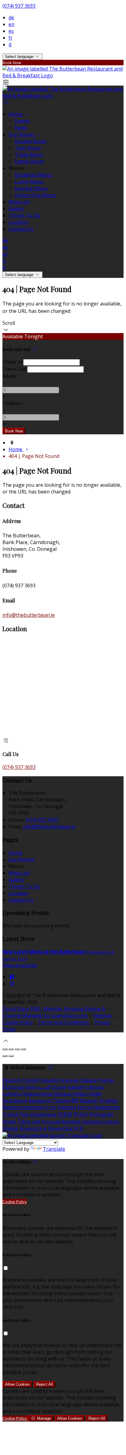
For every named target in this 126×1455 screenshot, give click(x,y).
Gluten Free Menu (35, 195)
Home (16, 114)
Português (101, 1114)
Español (50, 1080)
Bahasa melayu (71, 1093)
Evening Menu (31, 188)
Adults (9, 376)
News (21, 127)
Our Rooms (22, 134)
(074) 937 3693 (18, 5)
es (11, 31)
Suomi (59, 1087)
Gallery (16, 208)
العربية (44, 1087)
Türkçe (10, 1114)
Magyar (89, 1100)
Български (15, 1100)
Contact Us (21, 228)
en (11, 24)
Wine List (19, 201)
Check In (12, 362)
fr (11, 37)
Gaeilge (76, 1087)
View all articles (19, 965)
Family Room (29, 161)
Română (70, 1121)
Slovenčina (60, 1128)
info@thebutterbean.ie (28, 615)
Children (12, 403)
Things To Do (24, 215)
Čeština (61, 1100)
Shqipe (10, 1128)
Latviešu (12, 1093)
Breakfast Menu (33, 174)
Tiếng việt (28, 1121)
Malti (96, 1093)
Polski (9, 1121)
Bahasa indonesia (22, 1107)
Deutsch (11, 1080)
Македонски (38, 1093)
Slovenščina (32, 1128)
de (11, 17)
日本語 (64, 1114)
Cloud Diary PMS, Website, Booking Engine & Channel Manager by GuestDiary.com (54, 1012)
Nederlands (106, 1107)
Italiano (89, 1080)
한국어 (80, 1114)
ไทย (24, 1114)
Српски (110, 1121)
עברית (50, 1107)
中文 (78, 1128)
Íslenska (66, 1107)
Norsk (85, 1107)
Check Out (14, 369)
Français (69, 1080)
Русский (51, 1121)
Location (18, 222)
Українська (43, 1114)
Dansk (106, 1080)
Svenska (91, 1121)
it (10, 44)
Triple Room (29, 154)
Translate (54, 1149)
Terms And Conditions (63, 1022)
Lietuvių (95, 1087)
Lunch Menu (29, 181)
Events (22, 120)
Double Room (30, 141)
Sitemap (102, 1015)
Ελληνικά (13, 1087)
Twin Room (28, 147)
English (31, 1080)
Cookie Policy (17, 1022)
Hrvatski (108, 1100)
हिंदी (75, 1100)
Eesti (30, 1087)
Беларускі (40, 1100)
